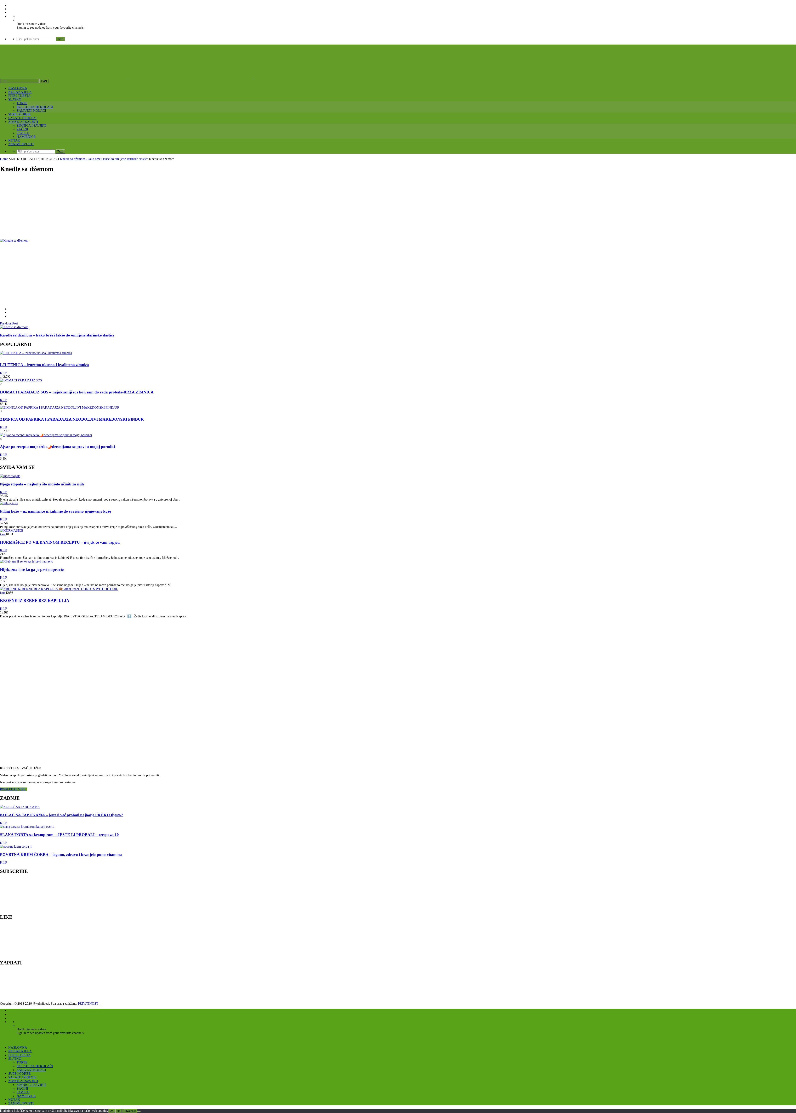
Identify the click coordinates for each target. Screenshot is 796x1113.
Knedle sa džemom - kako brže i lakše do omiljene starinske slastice (104, 159)
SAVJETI (23, 133)
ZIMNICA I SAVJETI (23, 121)
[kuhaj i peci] (190, 77)
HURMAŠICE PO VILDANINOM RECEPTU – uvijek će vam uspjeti (60, 542)
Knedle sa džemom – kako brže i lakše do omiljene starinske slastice (57, 335)
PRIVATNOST (89, 1003)
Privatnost (130, 1110)
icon (3, 534)
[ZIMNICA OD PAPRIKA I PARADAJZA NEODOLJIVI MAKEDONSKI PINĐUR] (59, 407)
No (118, 1110)
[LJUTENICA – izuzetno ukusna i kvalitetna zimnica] (36, 353)
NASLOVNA (17, 88)
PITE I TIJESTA (19, 95)
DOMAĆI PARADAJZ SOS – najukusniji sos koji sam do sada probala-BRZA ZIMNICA (77, 392)
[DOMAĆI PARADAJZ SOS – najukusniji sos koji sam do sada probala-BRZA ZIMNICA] (21, 380)
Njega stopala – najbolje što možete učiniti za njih (42, 484)
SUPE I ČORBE (19, 114)
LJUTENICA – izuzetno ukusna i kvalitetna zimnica (44, 365)
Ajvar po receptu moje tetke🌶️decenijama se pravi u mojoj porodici (57, 446)
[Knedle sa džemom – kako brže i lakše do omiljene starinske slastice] (14, 327)
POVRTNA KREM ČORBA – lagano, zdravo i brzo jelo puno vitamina (61, 854)
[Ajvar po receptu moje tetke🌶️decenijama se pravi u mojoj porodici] (46, 435)
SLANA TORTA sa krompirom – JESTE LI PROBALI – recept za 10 (59, 834)
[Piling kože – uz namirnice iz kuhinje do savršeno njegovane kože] (9, 503)
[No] (139, 1111)
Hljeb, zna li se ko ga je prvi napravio (32, 569)
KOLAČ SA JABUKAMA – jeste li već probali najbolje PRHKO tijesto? (61, 815)
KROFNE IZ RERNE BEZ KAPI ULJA (34, 600)
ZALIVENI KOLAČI (31, 110)
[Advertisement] (124, 206)
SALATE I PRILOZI (22, 118)
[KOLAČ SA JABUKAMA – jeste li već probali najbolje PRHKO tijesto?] (20, 807)
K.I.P (3, 373)
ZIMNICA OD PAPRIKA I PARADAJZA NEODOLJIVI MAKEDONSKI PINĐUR (72, 419)
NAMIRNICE (26, 136)
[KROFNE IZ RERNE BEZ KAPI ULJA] (59, 589)
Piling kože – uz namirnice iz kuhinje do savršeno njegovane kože (55, 511)
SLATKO (14, 99)
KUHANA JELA (20, 92)
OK (112, 1110)
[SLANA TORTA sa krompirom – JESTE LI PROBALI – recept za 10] (27, 826)
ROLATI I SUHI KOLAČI (35, 107)
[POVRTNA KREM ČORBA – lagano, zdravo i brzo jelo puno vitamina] (16, 846)
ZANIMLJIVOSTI (21, 144)
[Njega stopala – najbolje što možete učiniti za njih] (10, 476)
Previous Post (9, 323)
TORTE (22, 103)
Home (4, 159)
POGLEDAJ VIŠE (13, 789)
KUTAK (14, 140)
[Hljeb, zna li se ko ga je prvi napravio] (26, 561)
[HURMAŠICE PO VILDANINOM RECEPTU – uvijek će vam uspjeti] (11, 530)
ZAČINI (22, 129)
